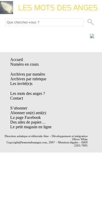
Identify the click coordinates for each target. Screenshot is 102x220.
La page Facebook (25, 117)
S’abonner (18, 108)
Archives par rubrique (28, 79)
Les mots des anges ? (27, 93)
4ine (46, 136)
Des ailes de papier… (28, 122)
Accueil (16, 59)
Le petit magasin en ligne (31, 127)
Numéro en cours (24, 64)
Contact (16, 98)
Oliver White (80, 139)
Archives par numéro (27, 74)
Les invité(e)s (21, 83)
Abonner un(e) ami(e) (28, 113)
